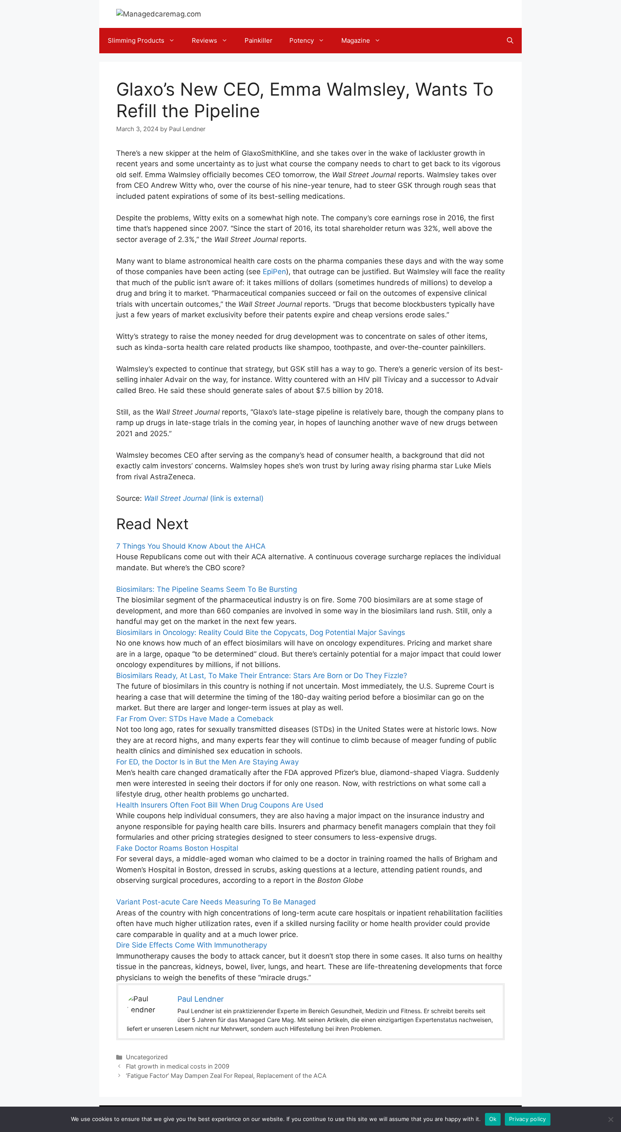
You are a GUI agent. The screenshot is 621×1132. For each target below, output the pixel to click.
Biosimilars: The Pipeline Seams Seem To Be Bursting (206, 589)
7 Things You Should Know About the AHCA (191, 546)
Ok (493, 1119)
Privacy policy (527, 1119)
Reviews (204, 40)
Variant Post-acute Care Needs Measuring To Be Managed (216, 902)
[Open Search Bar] (510, 40)
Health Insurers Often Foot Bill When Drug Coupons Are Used (220, 805)
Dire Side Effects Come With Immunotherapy (191, 945)
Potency (301, 40)
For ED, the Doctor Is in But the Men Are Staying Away (207, 762)
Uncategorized (147, 1057)
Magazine (355, 40)
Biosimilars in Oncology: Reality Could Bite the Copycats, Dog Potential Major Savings (260, 632)
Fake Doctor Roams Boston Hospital (177, 848)
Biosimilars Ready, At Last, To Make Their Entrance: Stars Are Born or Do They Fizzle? (261, 675)
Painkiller (258, 40)
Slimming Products (136, 40)
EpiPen (274, 271)
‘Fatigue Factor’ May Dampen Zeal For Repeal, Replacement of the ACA (226, 1075)
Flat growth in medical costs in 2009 (177, 1066)
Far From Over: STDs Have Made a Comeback (194, 718)
